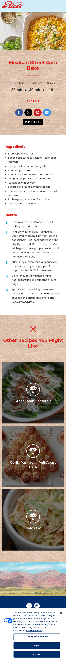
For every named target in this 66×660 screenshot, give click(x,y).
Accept (37, 654)
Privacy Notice (34, 630)
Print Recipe (33, 122)
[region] (33, 634)
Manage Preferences (37, 636)
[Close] (61, 613)
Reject (36, 645)
